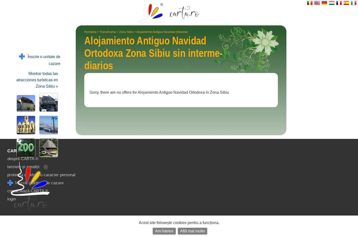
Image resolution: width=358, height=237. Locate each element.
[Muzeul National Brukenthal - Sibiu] (25, 103)
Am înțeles (164, 231)
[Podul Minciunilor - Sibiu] (47, 102)
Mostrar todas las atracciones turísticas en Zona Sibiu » (37, 80)
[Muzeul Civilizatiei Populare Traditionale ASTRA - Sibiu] (47, 147)
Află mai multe (192, 231)
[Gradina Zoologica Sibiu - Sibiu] (25, 147)
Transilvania (108, 32)
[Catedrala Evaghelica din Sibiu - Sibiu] (25, 125)
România (90, 32)
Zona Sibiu (126, 32)
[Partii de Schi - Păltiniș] (47, 125)
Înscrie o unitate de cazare (42, 60)
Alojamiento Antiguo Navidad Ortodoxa (162, 32)
